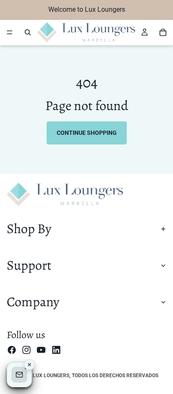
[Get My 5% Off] (19, 374)
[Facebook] (12, 349)
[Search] (27, 32)
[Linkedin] (56, 349)
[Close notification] (29, 364)
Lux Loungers (51, 375)
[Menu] (9, 32)
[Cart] (163, 32)
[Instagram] (26, 349)
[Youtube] (41, 349)
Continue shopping (87, 132)
